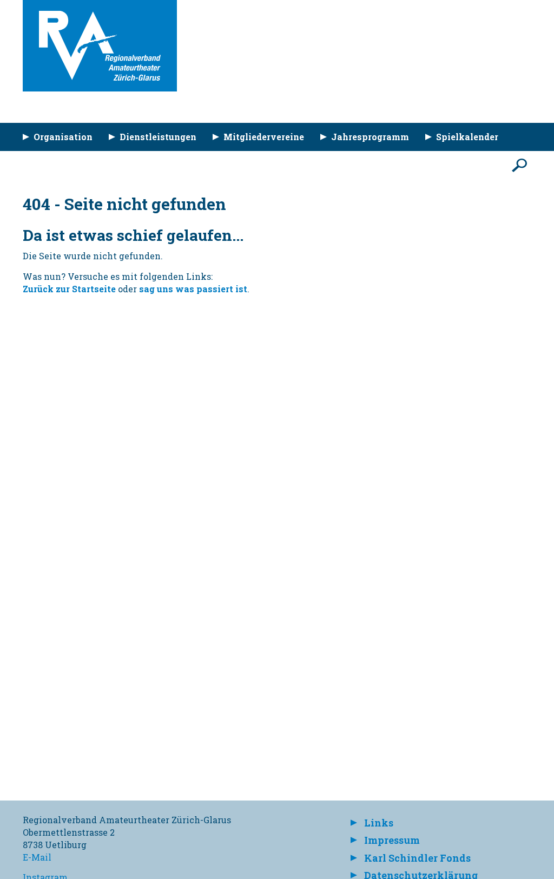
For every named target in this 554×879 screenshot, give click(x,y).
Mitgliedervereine (263, 136)
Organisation (63, 136)
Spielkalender (467, 136)
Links (378, 822)
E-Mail (37, 857)
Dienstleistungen (158, 136)
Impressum (392, 840)
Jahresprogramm (370, 136)
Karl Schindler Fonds (417, 857)
